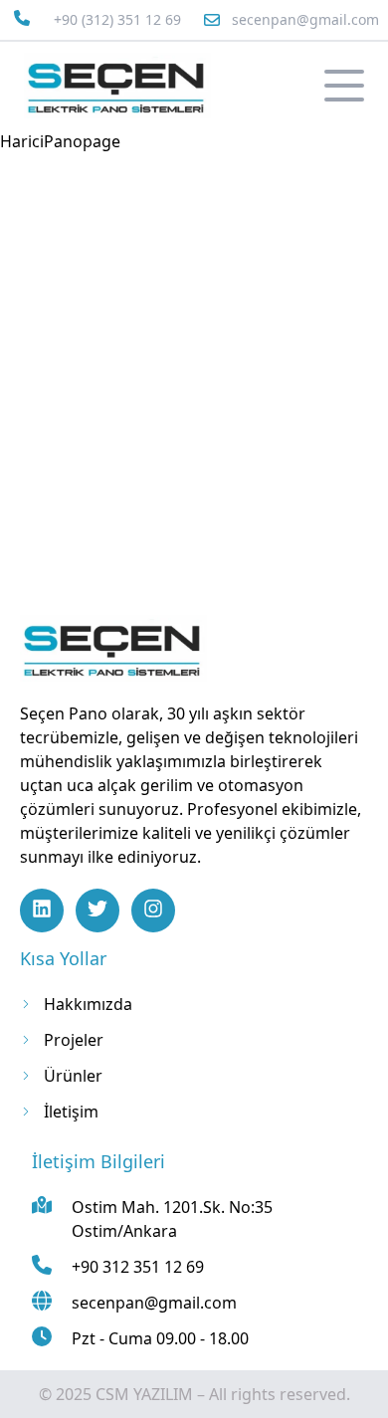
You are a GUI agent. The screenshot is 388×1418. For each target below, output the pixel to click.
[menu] (344, 85)
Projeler (73, 1040)
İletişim (71, 1111)
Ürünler (73, 1076)
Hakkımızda (88, 1004)
